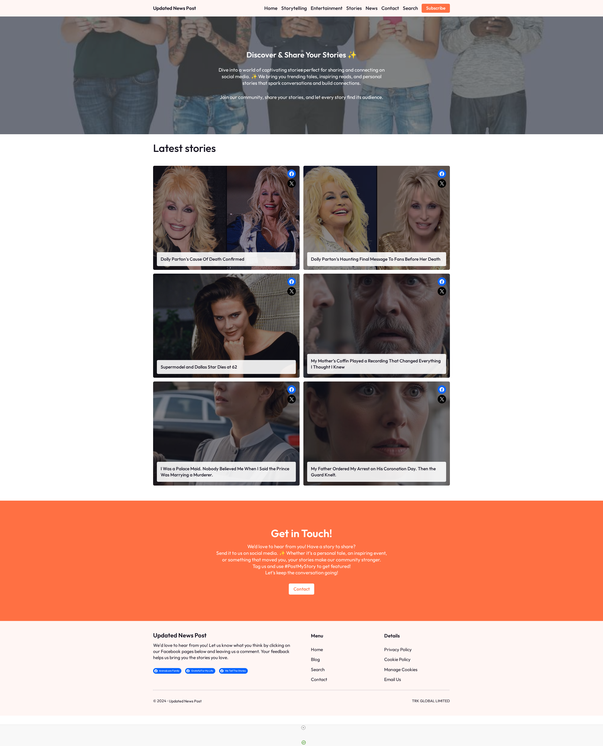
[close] (303, 728)
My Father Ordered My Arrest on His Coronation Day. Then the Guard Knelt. (373, 472)
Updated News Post (174, 8)
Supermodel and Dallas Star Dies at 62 (199, 367)
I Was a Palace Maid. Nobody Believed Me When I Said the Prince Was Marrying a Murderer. (225, 472)
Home (317, 649)
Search (318, 669)
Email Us (392, 679)
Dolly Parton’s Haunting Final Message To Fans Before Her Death (375, 259)
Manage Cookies (400, 669)
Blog (315, 659)
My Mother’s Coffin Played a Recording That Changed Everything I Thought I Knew (376, 364)
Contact (301, 589)
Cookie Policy (397, 659)
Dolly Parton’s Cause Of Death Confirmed (202, 259)
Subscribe (435, 8)
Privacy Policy (398, 649)
